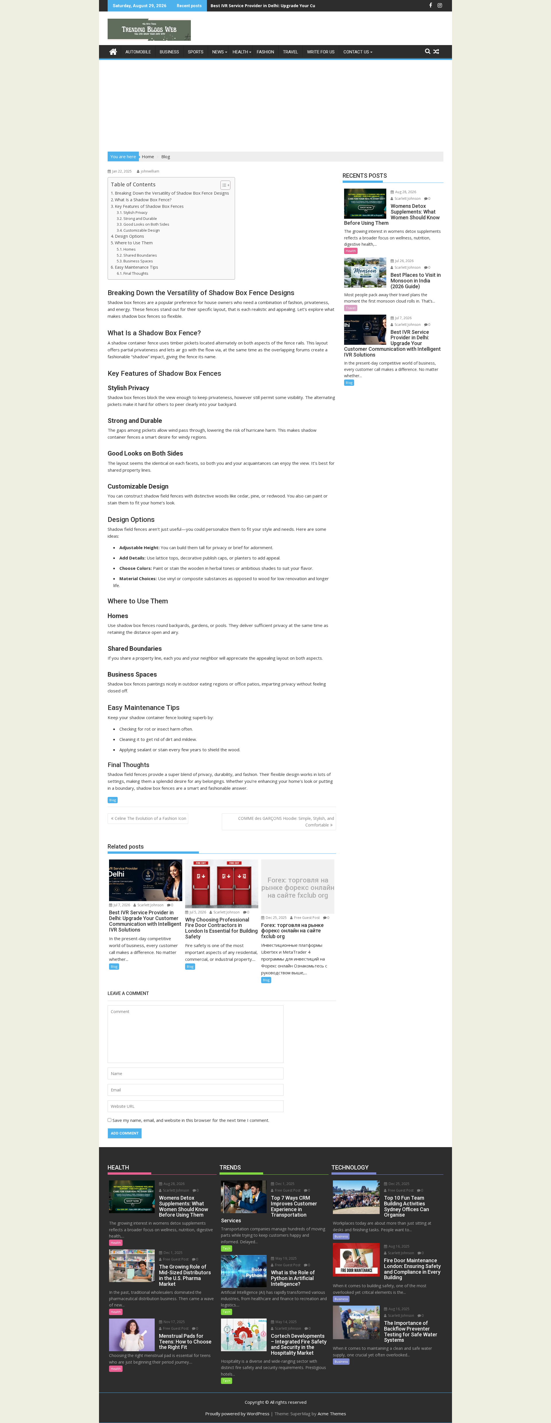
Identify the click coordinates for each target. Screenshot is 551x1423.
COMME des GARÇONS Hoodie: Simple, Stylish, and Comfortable (286, 821)
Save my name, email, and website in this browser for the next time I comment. (190, 1120)
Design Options (129, 236)
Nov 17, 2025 (174, 1321)
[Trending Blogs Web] (113, 51)
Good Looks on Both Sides (146, 224)
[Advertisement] (275, 104)
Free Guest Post (306, 917)
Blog (112, 800)
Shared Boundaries (140, 255)
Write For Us (321, 52)
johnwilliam (150, 171)
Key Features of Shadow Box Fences (149, 206)
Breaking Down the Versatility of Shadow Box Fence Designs (172, 193)
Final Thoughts (135, 273)
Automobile (138, 52)
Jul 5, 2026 (197, 912)
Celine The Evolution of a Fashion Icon (150, 818)
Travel (290, 52)
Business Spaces (138, 261)
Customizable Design (141, 230)
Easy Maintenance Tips (136, 267)
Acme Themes (332, 1413)
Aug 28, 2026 (405, 191)
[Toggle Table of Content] (222, 185)
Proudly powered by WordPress (237, 1413)
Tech (226, 1248)
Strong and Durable (140, 218)
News (218, 52)
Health (240, 52)
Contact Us (356, 52)
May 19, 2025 (286, 1258)
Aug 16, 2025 (399, 1246)
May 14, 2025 (286, 1321)
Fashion (265, 52)
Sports (195, 52)
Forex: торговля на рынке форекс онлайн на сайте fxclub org (297, 887)
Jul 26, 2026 (404, 260)
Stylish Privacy (135, 212)
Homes (129, 249)
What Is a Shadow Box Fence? (143, 199)
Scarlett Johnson (150, 905)
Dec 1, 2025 (173, 1252)
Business (169, 52)
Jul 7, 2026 (121, 905)
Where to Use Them (134, 242)
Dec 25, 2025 (276, 917)
